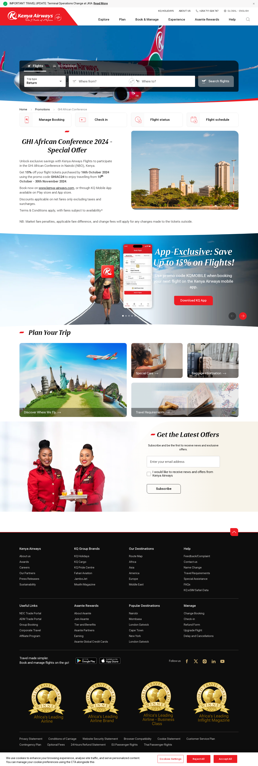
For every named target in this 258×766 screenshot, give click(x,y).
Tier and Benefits (85, 624)
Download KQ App (193, 300)
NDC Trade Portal (30, 613)
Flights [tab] (38, 66)
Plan (122, 19)
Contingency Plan (30, 744)
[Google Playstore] (86, 660)
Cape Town (136, 630)
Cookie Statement (169, 738)
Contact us (190, 561)
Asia (131, 567)
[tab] (123, 316)
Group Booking (28, 624)
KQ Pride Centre (84, 567)
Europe (133, 578)
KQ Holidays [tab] (67, 66)
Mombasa (135, 619)
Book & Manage (147, 19)
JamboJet (80, 578)
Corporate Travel (30, 630)
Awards (24, 561)
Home (23, 109)
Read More (100, 3)
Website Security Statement (100, 738)
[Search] (247, 20)
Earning (78, 636)
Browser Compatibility (137, 738)
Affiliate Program (29, 636)
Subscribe (163, 489)
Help (232, 19)
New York (135, 636)
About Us (184, 11)
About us (25, 556)
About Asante (82, 613)
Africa (132, 561)
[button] (132, 81)
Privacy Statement (30, 738)
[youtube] (222, 661)
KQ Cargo (80, 561)
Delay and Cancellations (199, 636)
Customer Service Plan (200, 738)
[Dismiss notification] (254, 3)
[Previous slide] (232, 316)
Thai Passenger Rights (158, 744)
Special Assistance (196, 578)
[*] (231, 661)
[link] (73, 380)
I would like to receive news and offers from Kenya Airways (182, 473)
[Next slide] (243, 316)
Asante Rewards (207, 19)
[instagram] (204, 661)
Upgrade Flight (193, 630)
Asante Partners (84, 630)
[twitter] (196, 661)
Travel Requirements (197, 573)
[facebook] (187, 661)
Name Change (193, 567)
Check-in (189, 619)
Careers (24, 567)
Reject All (199, 759)
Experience (176, 19)
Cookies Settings (171, 759)
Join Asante (81, 619)
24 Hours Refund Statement (88, 744)
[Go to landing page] (34, 20)
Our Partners (27, 573)
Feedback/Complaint (197, 556)
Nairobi (133, 613)
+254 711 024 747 (208, 11)
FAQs (187, 584)
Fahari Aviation (83, 573)
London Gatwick (139, 624)
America (134, 573)
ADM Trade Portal (30, 619)
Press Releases (29, 578)
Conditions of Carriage (62, 738)
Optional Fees (56, 744)
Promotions (42, 109)
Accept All (225, 759)
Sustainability (27, 584)
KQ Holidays (166, 11)
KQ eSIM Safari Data (196, 590)
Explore (103, 19)
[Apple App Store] (110, 660)
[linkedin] (213, 661)
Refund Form (192, 624)
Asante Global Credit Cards (91, 641)
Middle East (136, 584)
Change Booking (194, 613)
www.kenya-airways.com (56, 188)
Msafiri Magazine (84, 584)
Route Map (136, 556)
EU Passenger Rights (125, 744)
